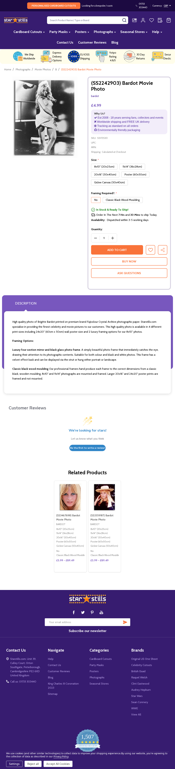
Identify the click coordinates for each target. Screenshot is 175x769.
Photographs (103, 32)
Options (76, 570)
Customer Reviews (92, 42)
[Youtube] (101, 612)
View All (136, 714)
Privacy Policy (60, 756)
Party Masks (58, 32)
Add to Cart (117, 250)
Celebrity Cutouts (141, 665)
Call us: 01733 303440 (23, 681)
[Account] (143, 20)
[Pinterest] (92, 612)
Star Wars (137, 696)
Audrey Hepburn (141, 689)
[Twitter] (83, 612)
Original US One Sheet (144, 659)
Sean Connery (139, 702)
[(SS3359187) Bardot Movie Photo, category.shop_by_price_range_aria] (104, 497)
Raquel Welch (139, 677)
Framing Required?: (104, 193)
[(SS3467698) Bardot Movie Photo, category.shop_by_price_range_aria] (70, 497)
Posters (80, 32)
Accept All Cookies (58, 764)
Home (7, 69)
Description (25, 303)
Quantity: (97, 229)
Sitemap (53, 694)
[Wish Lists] (151, 20)
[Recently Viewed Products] (160, 20)
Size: (95, 160)
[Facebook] (73, 612)
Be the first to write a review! (87, 448)
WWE (134, 708)
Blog (114, 42)
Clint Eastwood (140, 683)
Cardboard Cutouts (28, 32)
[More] (44, 32)
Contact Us (65, 42)
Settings (14, 764)
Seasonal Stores (132, 32)
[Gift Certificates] (134, 20)
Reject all (33, 764)
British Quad (138, 671)
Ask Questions (129, 273)
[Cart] (168, 20)
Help (155, 32)
